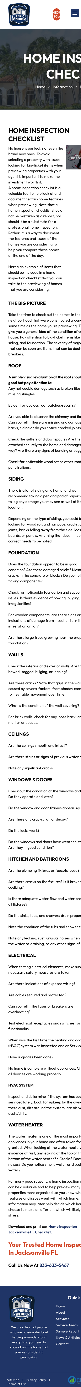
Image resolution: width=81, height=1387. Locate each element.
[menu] (75, 13)
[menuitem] (13, 1380)
